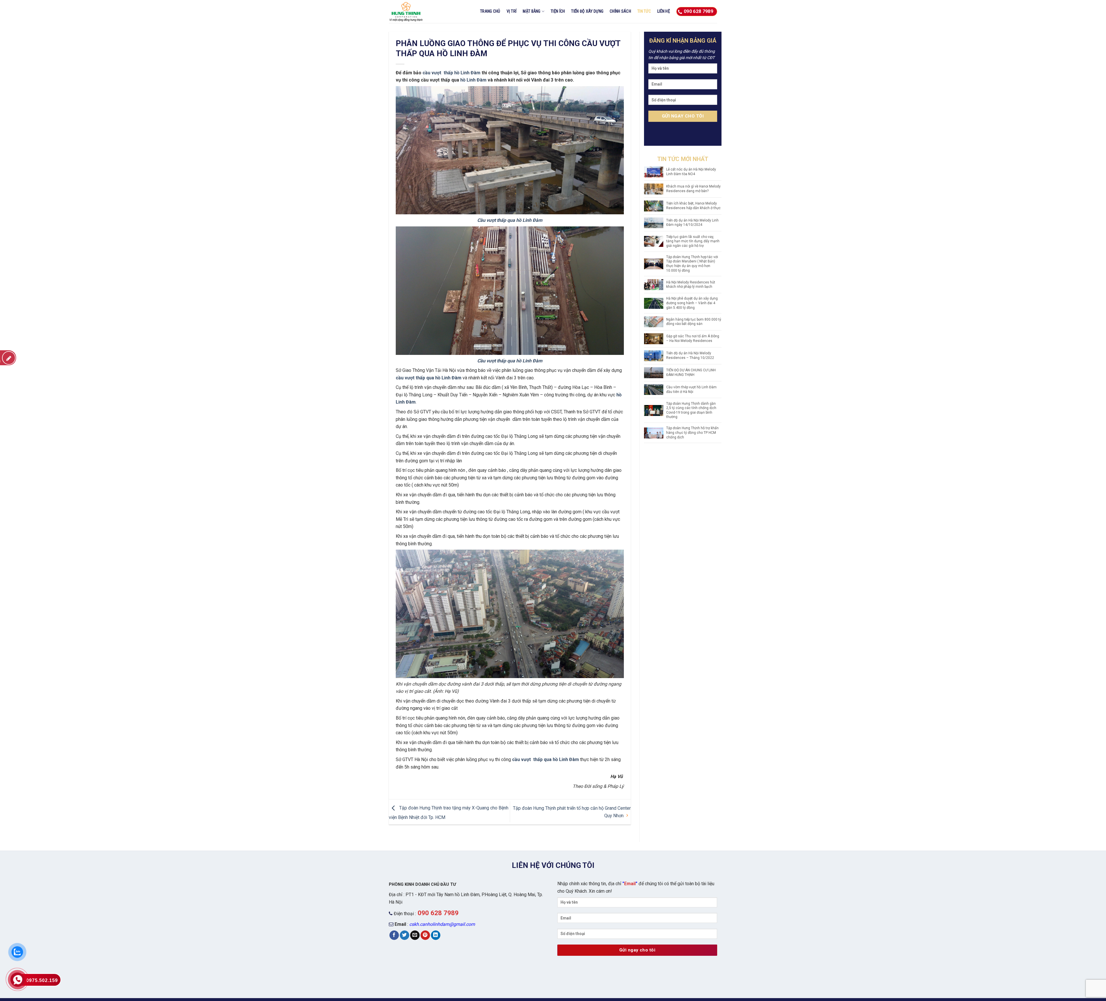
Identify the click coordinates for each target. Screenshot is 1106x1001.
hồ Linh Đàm (473, 80)
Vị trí (512, 11)
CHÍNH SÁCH (620, 11)
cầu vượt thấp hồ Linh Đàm (452, 72)
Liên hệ (663, 11)
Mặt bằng (531, 11)
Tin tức (644, 11)
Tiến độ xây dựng (587, 11)
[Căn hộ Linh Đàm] (417, 11)
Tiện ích (558, 11)
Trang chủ (490, 11)
